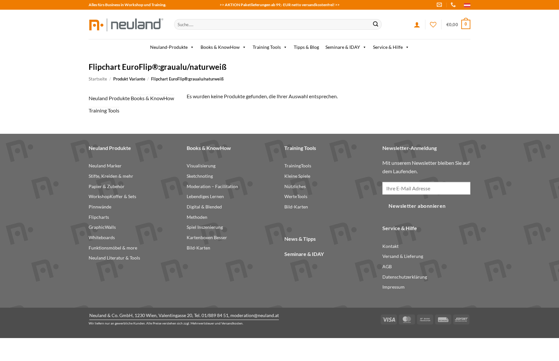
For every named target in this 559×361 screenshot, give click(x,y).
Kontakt (390, 246)
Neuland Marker (105, 165)
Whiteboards (102, 237)
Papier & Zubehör (107, 186)
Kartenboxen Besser (207, 237)
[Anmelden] (417, 24)
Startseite (98, 78)
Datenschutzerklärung (404, 277)
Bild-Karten (198, 247)
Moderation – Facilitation (212, 186)
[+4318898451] (454, 4)
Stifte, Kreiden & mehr (111, 176)
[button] (458, 25)
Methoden (197, 217)
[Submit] (375, 24)
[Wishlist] (433, 24)
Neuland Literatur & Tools (114, 257)
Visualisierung (201, 165)
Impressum (393, 287)
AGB (387, 266)
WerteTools (295, 196)
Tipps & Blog (306, 47)
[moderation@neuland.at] (440, 4)
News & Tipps (300, 239)
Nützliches (295, 186)
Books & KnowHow (220, 47)
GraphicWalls (102, 227)
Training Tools (267, 47)
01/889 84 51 (215, 315)
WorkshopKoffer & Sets (112, 196)
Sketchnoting (200, 176)
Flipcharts (99, 217)
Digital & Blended (204, 206)
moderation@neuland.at (254, 315)
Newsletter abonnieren (417, 206)
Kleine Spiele (297, 176)
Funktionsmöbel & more (113, 247)
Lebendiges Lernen (205, 196)
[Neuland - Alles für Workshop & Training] (126, 24)
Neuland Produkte (109, 98)
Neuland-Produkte (169, 47)
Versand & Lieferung (402, 256)
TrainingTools (297, 165)
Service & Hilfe (388, 47)
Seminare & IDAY (342, 47)
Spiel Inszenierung (205, 227)
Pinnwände (100, 206)
